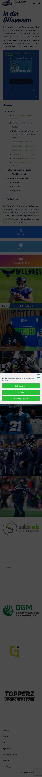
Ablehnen (21, 392)
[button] (38, 376)
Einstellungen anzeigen (21, 399)
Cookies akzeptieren (21, 386)
